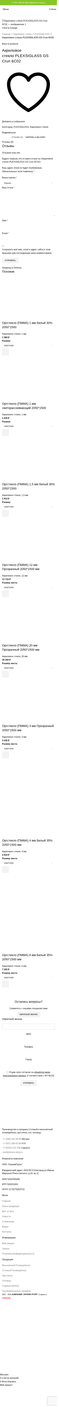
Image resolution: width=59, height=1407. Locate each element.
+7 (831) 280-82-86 (12, 1143)
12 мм (25, 576)
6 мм (24, 966)
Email (5, 233)
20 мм (25, 656)
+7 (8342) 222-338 (12, 1148)
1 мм (24, 334)
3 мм (24, 737)
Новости (6, 1216)
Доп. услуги (8, 1211)
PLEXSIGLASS (42, 34)
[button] (5, 351)
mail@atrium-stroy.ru (36, 3)
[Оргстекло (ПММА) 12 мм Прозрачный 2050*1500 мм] (28, 543)
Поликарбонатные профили (16, 1291)
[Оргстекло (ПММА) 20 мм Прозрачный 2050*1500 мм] (28, 623)
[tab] (17, 137)
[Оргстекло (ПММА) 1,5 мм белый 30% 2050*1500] (28, 462)
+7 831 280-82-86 (19, 3)
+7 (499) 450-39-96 (12, 1139)
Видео (5, 1227)
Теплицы (6, 1281)
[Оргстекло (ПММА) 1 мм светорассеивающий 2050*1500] (28, 382)
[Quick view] (5, 358)
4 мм (24, 851)
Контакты (7, 1232)
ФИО (28, 1034)
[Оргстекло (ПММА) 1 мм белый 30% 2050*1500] (28, 298)
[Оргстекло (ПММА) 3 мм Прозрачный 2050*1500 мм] (28, 704)
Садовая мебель (10, 1286)
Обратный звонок (28, 1014)
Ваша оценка (9, 177)
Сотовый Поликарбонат (14, 1270)
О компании (8, 1221)
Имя (5, 220)
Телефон (28, 1047)
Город (29, 1059)
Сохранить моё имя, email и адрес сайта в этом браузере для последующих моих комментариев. (27, 251)
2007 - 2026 (20, 1294)
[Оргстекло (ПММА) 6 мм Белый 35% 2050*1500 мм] (28, 898)
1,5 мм (25, 495)
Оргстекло (7, 1275)
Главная (6, 34)
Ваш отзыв (8, 187)
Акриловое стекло (22, 34)
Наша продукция (10, 1206)
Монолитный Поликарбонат (16, 1265)
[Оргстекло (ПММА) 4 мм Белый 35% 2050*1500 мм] (28, 783)
